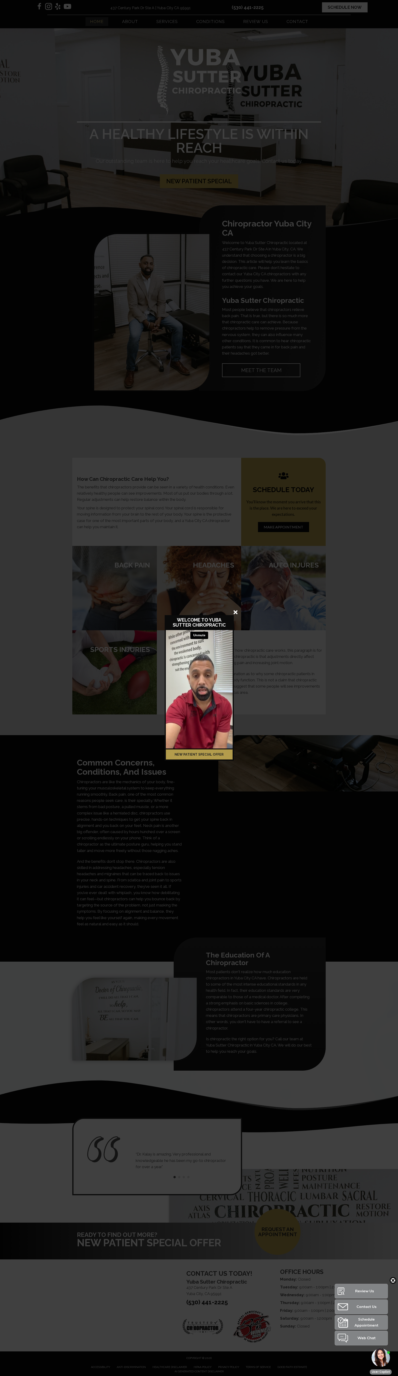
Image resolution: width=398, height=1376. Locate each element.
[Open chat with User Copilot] (381, 1357)
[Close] (235, 612)
